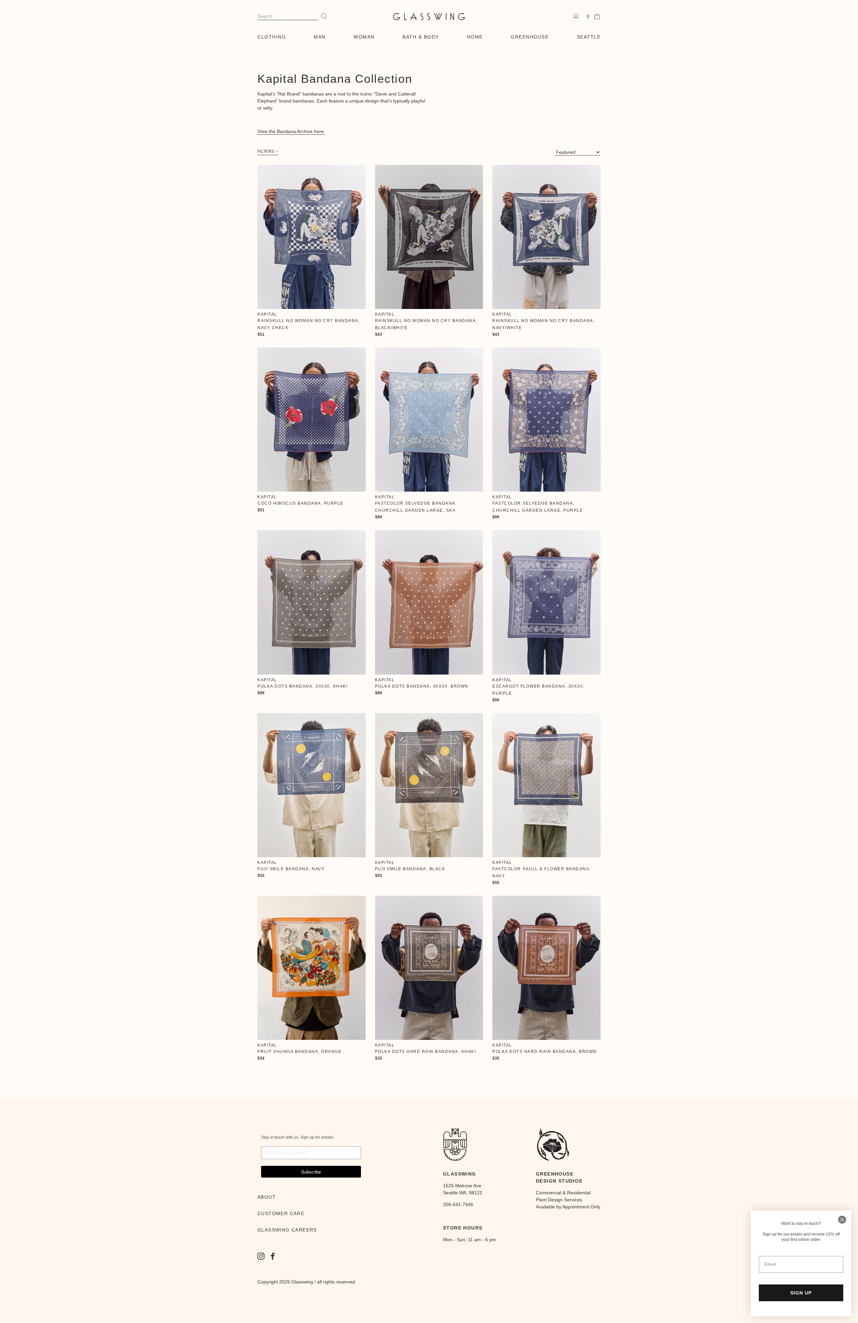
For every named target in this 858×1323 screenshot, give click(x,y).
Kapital (267, 314)
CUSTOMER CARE (280, 1213)
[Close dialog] (842, 1219)
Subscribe (311, 1172)
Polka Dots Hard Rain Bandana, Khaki (425, 1051)
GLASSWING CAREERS (287, 1230)
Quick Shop (311, 237)
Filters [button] (265, 151)
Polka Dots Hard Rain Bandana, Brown (544, 1051)
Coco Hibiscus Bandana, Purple (300, 503)
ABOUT (266, 1197)
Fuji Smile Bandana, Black (410, 869)
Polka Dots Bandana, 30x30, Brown (422, 686)
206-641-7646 (458, 1204)
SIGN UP (801, 1293)
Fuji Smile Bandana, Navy (290, 869)
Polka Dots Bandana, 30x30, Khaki (302, 686)
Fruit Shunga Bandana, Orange (299, 1051)
